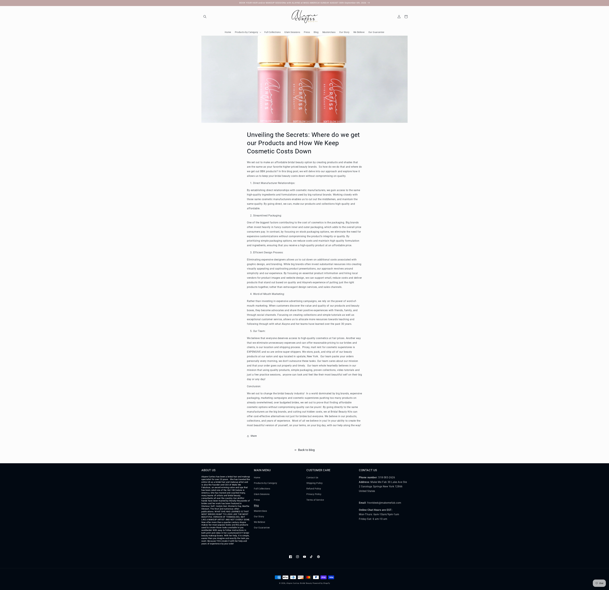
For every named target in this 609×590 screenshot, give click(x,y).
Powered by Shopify (321, 583)
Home (257, 477)
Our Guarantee (262, 527)
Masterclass (260, 511)
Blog (256, 505)
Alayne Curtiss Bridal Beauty (299, 583)
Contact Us (312, 477)
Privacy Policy (313, 494)
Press (257, 500)
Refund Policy (313, 488)
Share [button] (254, 436)
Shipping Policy (314, 483)
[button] (204, 16)
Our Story (259, 516)
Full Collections (262, 488)
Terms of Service (315, 500)
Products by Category (265, 483)
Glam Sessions (262, 494)
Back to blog (306, 450)
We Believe (259, 522)
